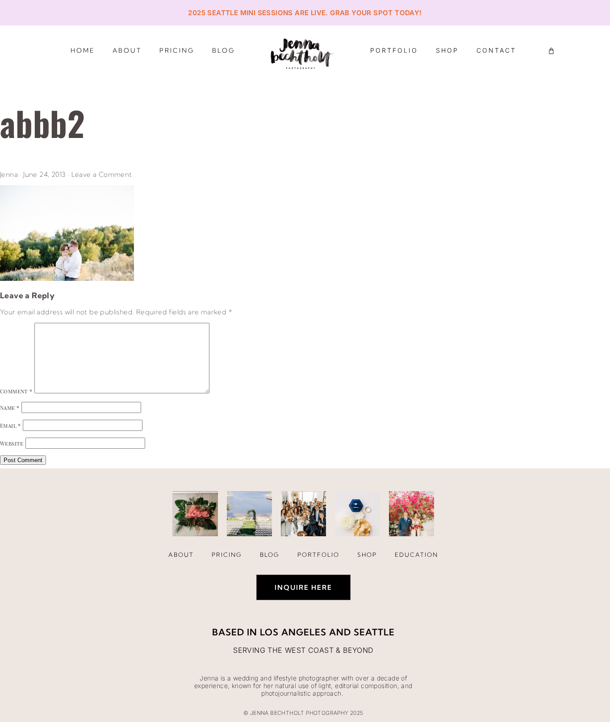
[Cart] (551, 51)
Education (416, 554)
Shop (447, 50)
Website (12, 443)
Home (83, 50)
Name (9, 407)
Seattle (374, 632)
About (127, 50)
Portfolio (394, 50)
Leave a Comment (101, 174)
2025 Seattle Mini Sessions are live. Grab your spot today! (305, 12)
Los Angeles (293, 632)
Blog (223, 50)
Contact (496, 50)
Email (10, 425)
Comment (16, 391)
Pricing (176, 50)
